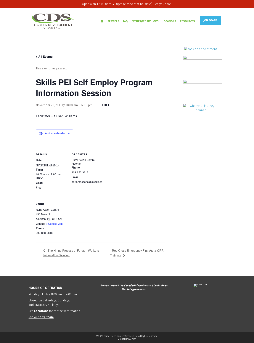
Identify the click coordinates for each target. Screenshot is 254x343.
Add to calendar (55, 133)
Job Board (210, 20)
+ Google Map (54, 224)
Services (113, 21)
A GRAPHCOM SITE (127, 339)
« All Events (44, 56)
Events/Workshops (145, 21)
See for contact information (54, 311)
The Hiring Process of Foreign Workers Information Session (71, 252)
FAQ (125, 21)
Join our (41, 317)
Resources (187, 21)
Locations (169, 21)
